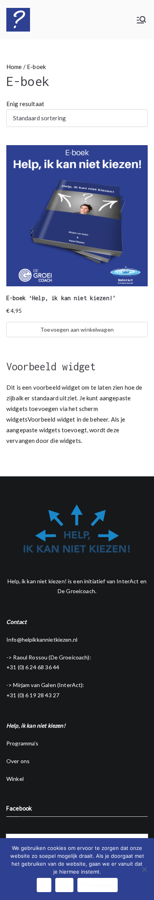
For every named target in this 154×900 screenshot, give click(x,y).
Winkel (15, 778)
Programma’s (22, 743)
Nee (64, 885)
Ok (44, 885)
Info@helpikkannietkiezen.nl (41, 639)
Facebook (19, 808)
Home (14, 66)
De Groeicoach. (77, 591)
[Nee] (144, 869)
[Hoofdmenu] (141, 19)
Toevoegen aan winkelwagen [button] (77, 329)
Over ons (18, 761)
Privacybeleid (97, 885)
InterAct (127, 581)
